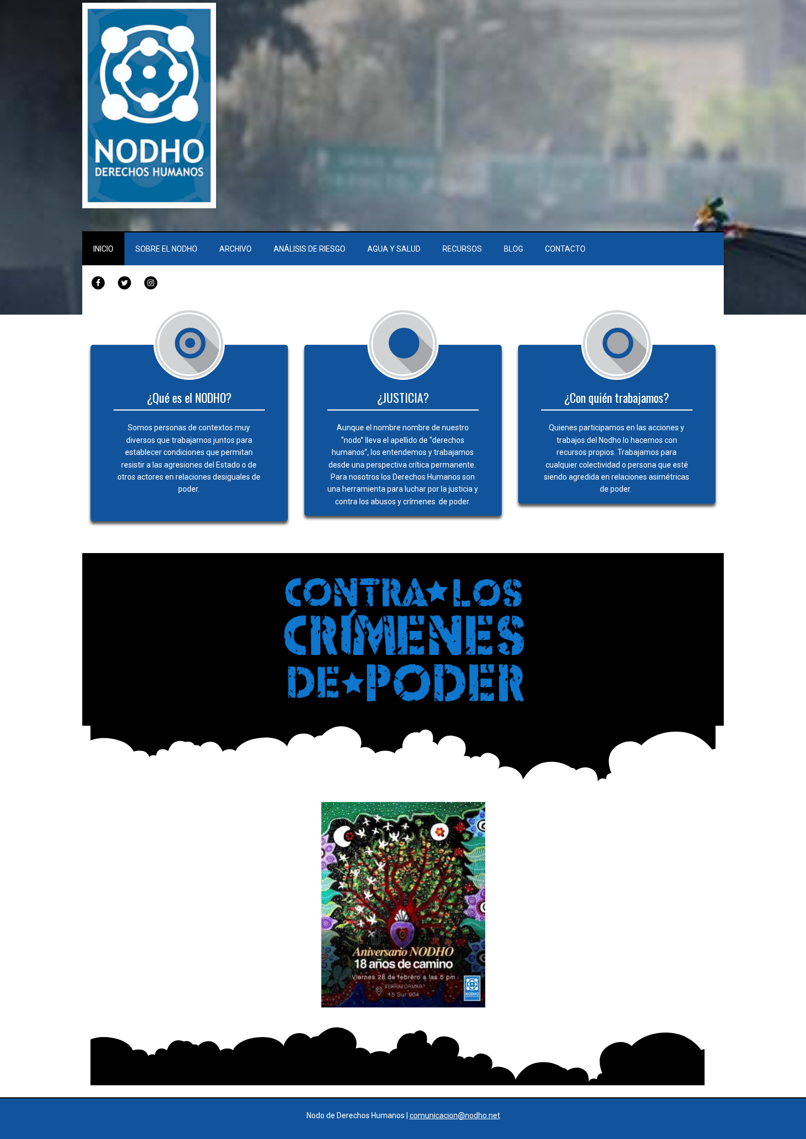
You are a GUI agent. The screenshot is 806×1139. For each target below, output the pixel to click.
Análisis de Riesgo (309, 248)
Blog (513, 248)
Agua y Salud (394, 248)
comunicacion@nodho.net (455, 1115)
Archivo (235, 248)
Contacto (565, 248)
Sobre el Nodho (166, 248)
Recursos (462, 248)
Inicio (103, 248)
